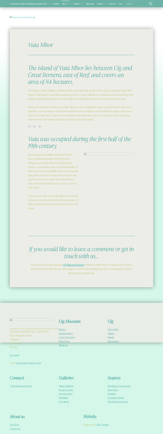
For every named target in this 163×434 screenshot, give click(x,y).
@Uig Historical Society (21, 386)
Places (64, 3)
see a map (14, 355)
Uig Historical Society (74, 265)
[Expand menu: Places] (69, 3)
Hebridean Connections (119, 386)
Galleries (76, 3)
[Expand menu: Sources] (105, 3)
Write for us (64, 341)
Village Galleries (66, 386)
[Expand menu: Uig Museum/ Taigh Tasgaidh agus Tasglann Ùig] (49, 3)
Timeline (56, 3)
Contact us (15, 428)
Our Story (14, 424)
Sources (100, 3)
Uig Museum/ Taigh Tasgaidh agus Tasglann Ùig (28, 3)
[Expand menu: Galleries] (82, 3)
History (62, 329)
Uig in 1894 (113, 329)
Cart (120, 3)
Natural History (66, 333)
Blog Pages (90, 3)
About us (112, 3)
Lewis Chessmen (67, 337)
